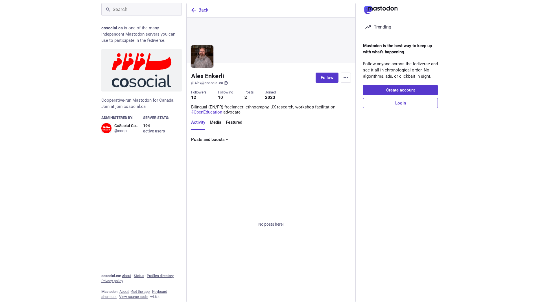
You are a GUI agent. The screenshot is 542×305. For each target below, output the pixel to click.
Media (215, 122)
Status (139, 276)
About (126, 276)
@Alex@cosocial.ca (207, 83)
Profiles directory (160, 276)
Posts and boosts (208, 139)
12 (193, 97)
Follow (327, 77)
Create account (400, 90)
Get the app (140, 291)
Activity (198, 122)
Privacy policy (112, 281)
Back (203, 10)
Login (400, 103)
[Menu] (346, 78)
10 (220, 97)
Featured (234, 122)
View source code (133, 297)
